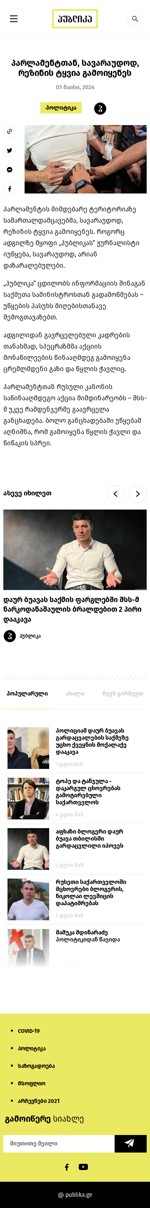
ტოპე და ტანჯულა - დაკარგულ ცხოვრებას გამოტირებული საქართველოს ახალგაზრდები (88, 792)
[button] (135, 18)
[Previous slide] (115, 494)
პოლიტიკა (61, 107)
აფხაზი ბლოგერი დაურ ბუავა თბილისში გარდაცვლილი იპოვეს (89, 838)
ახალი (75, 693)
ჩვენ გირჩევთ (122, 693)
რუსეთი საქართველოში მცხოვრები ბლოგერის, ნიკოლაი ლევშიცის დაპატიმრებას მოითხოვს (91, 893)
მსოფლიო (31, 1083)
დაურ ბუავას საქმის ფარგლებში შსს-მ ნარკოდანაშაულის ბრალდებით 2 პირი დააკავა (72, 609)
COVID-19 (29, 1031)
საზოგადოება (36, 1066)
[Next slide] (138, 494)
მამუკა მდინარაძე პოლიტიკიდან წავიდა (88, 936)
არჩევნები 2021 (39, 1101)
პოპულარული (27, 693)
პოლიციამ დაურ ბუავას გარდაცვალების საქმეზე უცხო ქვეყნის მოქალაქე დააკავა (92, 741)
